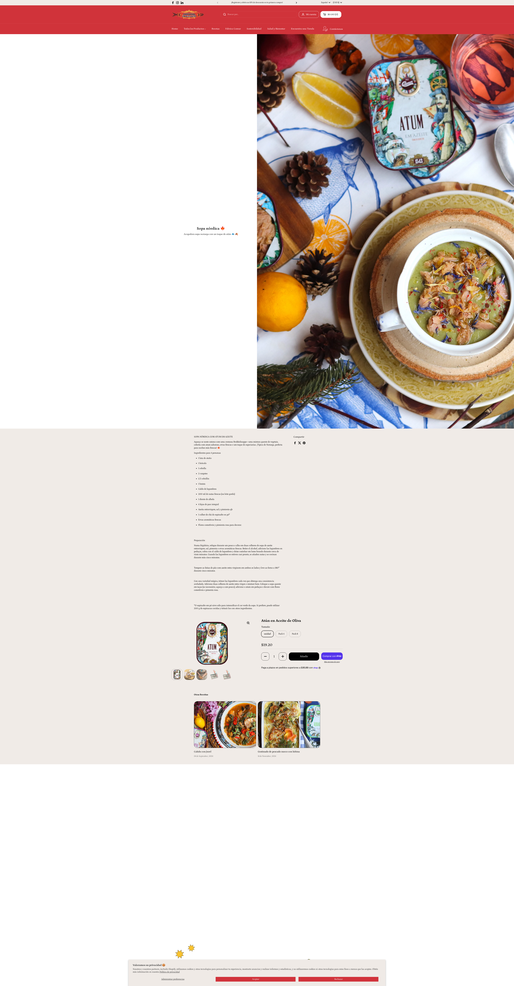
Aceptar (255, 979)
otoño (209, 458)
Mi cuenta (311, 14)
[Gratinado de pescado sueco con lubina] (289, 724)
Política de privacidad (170, 972)
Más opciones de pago (332, 662)
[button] (330, 14)
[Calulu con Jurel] (225, 724)
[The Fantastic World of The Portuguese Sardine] (187, 14)
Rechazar (338, 979)
